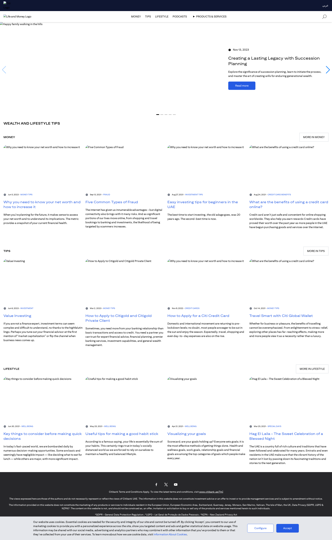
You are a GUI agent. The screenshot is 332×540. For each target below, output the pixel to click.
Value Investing (17, 316)
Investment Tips (194, 194)
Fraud (106, 194)
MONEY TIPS (109, 308)
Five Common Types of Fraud (111, 202)
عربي (325, 5)
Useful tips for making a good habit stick (121, 434)
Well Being (27, 426)
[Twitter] (166, 484)
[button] (157, 114)
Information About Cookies (170, 534)
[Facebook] (156, 484)
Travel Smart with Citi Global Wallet (281, 316)
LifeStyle (161, 16)
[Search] (324, 16)
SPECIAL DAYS (274, 426)
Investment (26, 308)
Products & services (211, 16)
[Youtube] (176, 484)
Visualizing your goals (186, 434)
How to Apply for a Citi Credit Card (198, 316)
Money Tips (26, 194)
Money (136, 16)
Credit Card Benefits (279, 194)
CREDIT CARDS (192, 308)
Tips (148, 16)
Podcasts (180, 16)
